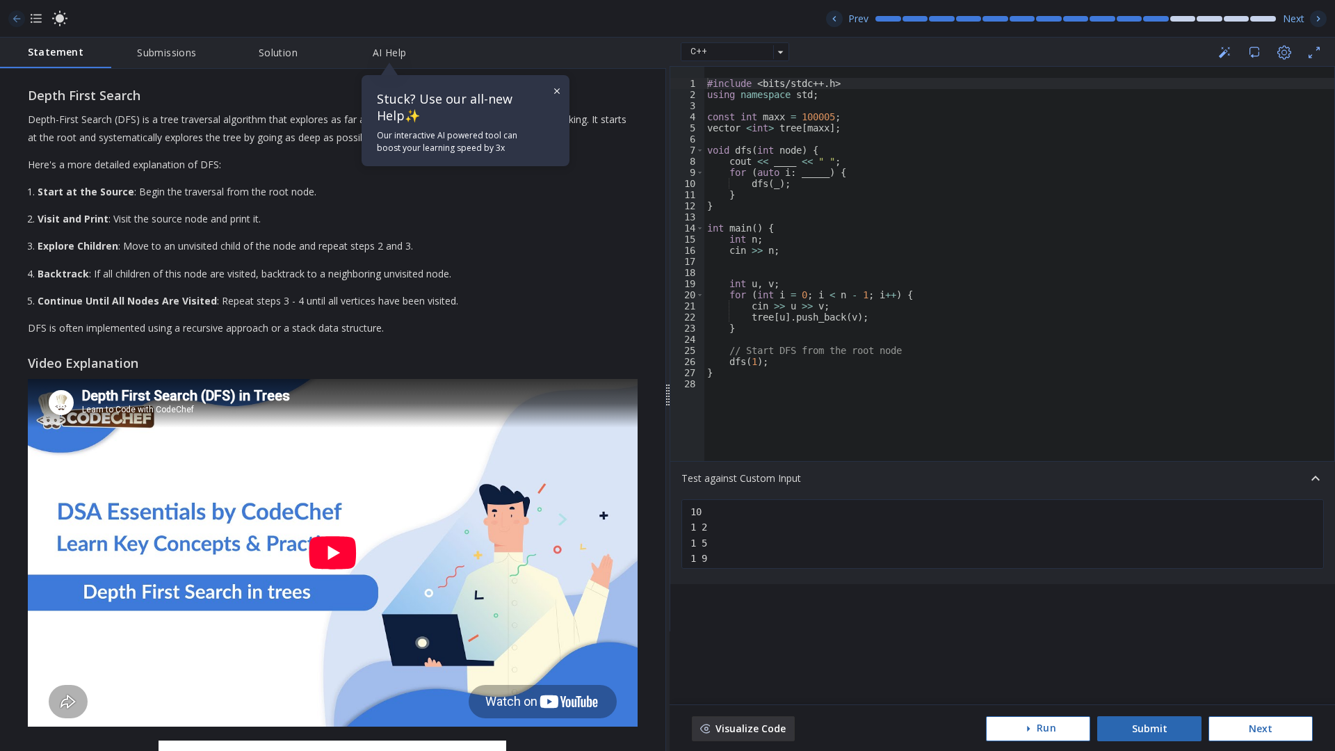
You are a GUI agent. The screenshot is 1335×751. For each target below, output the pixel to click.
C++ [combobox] (698, 51)
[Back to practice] (16, 18)
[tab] (55, 53)
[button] (700, 150)
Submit (1149, 728)
